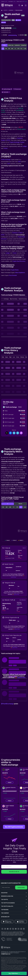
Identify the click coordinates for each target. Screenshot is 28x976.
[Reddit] (21, 929)
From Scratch (13, 275)
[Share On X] (6, 432)
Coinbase (20, 138)
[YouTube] (8, 929)
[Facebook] (10, 929)
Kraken (3, 140)
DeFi (8, 163)
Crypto (5, 10)
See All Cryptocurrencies (14, 827)
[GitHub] (24, 929)
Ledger (25, 146)
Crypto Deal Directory (18, 261)
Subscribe (21, 887)
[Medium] (16, 929)
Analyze (9, 782)
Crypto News (15, 270)
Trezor (6, 148)
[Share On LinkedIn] (14, 432)
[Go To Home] (2, 10)
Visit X (24, 548)
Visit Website (22, 600)
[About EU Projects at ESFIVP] (6, 938)
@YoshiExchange (9, 501)
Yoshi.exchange (5, 159)
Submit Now (13, 577)
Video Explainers (20, 272)
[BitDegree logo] (5, 947)
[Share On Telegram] (17, 432)
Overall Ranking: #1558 (6, 20)
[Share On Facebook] (10, 432)
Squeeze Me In (14, 871)
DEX (19, 161)
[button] (22, 5)
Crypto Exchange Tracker (16, 142)
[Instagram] (18, 929)
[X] (2, 929)
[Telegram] (5, 929)
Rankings (11, 10)
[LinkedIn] (13, 929)
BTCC (8, 140)
